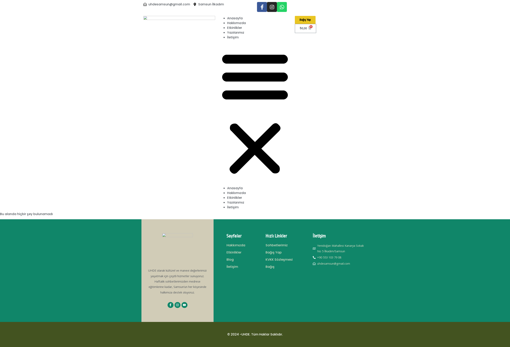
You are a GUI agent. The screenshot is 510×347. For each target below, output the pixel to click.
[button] (255, 113)
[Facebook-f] (262, 7)
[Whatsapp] (282, 7)
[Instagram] (272, 7)
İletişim (233, 37)
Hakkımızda (236, 23)
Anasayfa (235, 18)
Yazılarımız (235, 32)
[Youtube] (184, 305)
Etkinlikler (234, 27)
